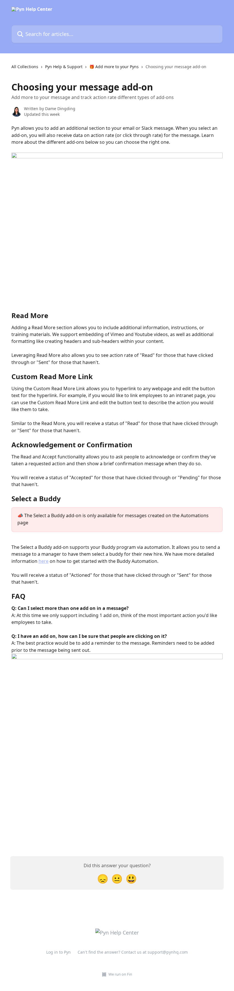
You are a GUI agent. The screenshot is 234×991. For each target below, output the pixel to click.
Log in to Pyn (58, 952)
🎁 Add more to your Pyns (114, 66)
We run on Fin (120, 974)
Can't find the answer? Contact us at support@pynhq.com (133, 952)
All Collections (24, 66)
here (44, 561)
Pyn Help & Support (63, 66)
